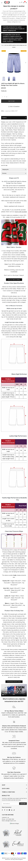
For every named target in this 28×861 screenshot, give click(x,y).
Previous (2, 63)
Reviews (4, 173)
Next (25, 63)
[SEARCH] (20, 2)
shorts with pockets (21, 211)
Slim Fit (3, 50)
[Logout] (21, 2)
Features (4, 91)
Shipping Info (5, 169)
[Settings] (26, 2)
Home (2, 45)
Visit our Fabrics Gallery (14, 279)
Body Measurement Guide (14, 681)
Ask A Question (15, 106)
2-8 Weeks (23, 50)
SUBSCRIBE (23, 803)
